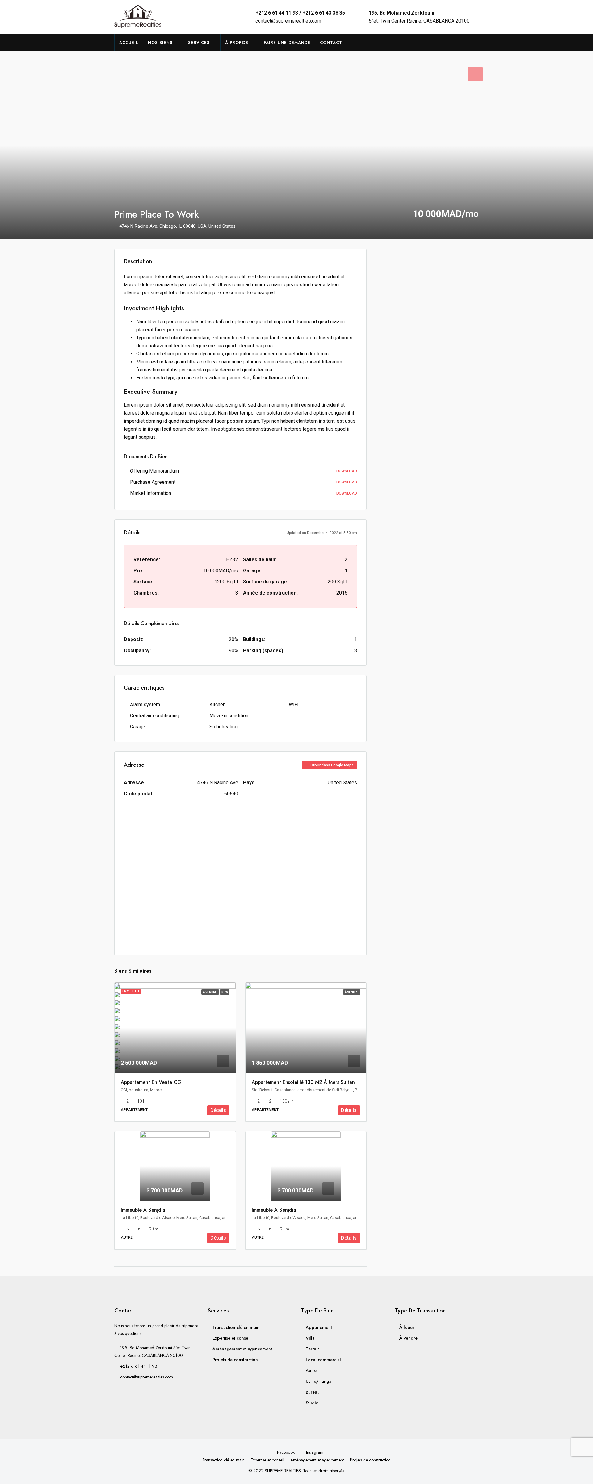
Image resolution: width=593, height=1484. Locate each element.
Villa (310, 1338)
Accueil (128, 42)
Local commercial (323, 1360)
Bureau (313, 1392)
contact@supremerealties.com (288, 21)
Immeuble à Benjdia (143, 1209)
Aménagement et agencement (242, 1349)
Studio (312, 1403)
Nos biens (160, 42)
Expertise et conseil (231, 1338)
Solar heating (223, 727)
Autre (311, 1370)
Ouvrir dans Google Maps (331, 765)
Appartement (319, 1327)
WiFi (293, 704)
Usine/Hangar (319, 1381)
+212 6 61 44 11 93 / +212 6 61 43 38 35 (300, 13)
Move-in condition (228, 716)
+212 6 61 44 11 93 (138, 1366)
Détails (218, 1110)
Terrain (313, 1349)
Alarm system (145, 704)
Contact (331, 42)
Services (199, 42)
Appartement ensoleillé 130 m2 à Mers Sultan (303, 1082)
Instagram (314, 1452)
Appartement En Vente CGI (152, 1082)
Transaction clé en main (235, 1327)
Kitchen (217, 704)
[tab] (475, 74)
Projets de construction (235, 1360)
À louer (406, 1327)
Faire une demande (287, 42)
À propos (236, 42)
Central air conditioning (154, 716)
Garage (137, 727)
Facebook (286, 1452)
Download (346, 471)
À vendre (408, 1338)
